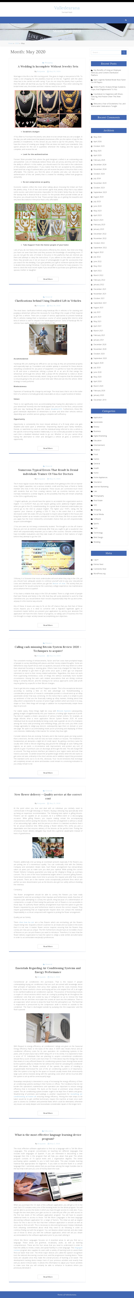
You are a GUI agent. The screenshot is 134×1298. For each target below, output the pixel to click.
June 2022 (98, 261)
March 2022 (98, 275)
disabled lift (56, 409)
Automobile (98, 422)
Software (97, 519)
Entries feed (98, 564)
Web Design (98, 537)
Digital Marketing (100, 436)
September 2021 (100, 303)
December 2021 (100, 289)
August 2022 (99, 252)
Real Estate (98, 500)
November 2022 (100, 238)
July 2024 (97, 178)
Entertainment (99, 445)
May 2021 (97, 321)
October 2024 (99, 174)
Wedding (97, 542)
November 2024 (100, 169)
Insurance (98, 482)
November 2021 (100, 294)
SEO (95, 505)
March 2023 (98, 220)
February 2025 (99, 160)
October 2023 (99, 187)
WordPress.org (100, 573)
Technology (98, 533)
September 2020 (100, 358)
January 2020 (99, 395)
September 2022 (100, 247)
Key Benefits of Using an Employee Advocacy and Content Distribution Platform (106, 72)
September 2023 (100, 192)
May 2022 (97, 266)
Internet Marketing (101, 486)
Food (96, 454)
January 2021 (99, 340)
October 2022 (99, 243)
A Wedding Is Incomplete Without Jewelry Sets (48, 66)
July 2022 (97, 257)
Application (98, 417)
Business (97, 431)
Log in (96, 560)
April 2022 (98, 271)
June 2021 (98, 317)
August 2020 (99, 363)
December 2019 (100, 400)
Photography (99, 496)
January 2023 (99, 229)
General (48, 297)
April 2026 (98, 141)
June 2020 (98, 372)
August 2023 (99, 197)
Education (48, 1131)
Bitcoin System (64, 711)
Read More (48, 279)
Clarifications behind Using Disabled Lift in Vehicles (48, 300)
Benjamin (41, 71)
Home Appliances (101, 477)
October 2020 (99, 354)
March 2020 (98, 386)
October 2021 (99, 298)
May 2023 (97, 211)
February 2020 (99, 390)
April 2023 (98, 215)
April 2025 (98, 155)
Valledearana (67, 7)
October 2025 (99, 146)
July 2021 (97, 312)
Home (96, 473)
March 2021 (98, 330)
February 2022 (99, 280)
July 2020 (97, 367)
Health (96, 468)
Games (96, 459)
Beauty (96, 427)
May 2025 (97, 151)
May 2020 (97, 377)
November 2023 (100, 183)
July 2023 (97, 201)
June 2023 (98, 206)
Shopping (49, 63)
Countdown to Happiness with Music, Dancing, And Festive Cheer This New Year (107, 96)
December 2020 (100, 344)
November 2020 (100, 349)
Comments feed (100, 569)
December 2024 (100, 164)
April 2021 (98, 326)
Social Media (99, 514)
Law (95, 491)
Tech (95, 528)
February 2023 (99, 224)
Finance (48, 643)
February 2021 (99, 335)
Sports (96, 523)
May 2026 (97, 137)
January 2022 (99, 284)
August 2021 (99, 307)
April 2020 (98, 381)
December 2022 (100, 234)
